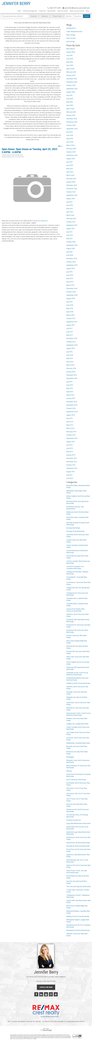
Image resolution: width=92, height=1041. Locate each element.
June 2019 (69, 275)
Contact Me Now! (46, 987)
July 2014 (69, 418)
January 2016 (70, 372)
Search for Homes (62, 11)
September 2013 (71, 438)
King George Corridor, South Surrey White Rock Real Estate (78, 714)
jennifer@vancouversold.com (75, 1021)
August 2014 (70, 415)
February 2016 (71, 368)
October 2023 (70, 152)
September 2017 (71, 322)
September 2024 (71, 129)
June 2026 (69, 59)
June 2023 (69, 165)
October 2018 (70, 292)
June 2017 (69, 332)
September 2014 (71, 412)
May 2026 (69, 62)
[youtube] (46, 994)
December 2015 (71, 375)
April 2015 (69, 392)
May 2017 (69, 335)
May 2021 (69, 238)
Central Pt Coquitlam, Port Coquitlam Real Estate (75, 567)
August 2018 (70, 298)
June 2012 (69, 478)
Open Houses (71, 38)
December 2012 (71, 458)
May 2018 (69, 308)
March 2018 (70, 315)
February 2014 (71, 432)
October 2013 (70, 435)
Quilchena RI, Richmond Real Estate (78, 843)
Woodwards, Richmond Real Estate (78, 930)
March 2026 (70, 69)
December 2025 (71, 79)
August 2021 (70, 228)
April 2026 (69, 65)
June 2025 (69, 99)
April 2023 (69, 172)
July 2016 (69, 352)
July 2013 (69, 445)
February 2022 (71, 219)
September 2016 (71, 345)
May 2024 (69, 139)
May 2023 (69, 169)
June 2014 (69, 422)
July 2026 (69, 55)
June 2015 (69, 385)
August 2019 (70, 268)
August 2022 (70, 199)
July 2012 (69, 475)
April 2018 (69, 312)
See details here (43, 221)
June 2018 (69, 305)
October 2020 (70, 242)
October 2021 (70, 222)
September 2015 (71, 378)
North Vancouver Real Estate (76, 780)
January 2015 (70, 398)
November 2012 (71, 462)
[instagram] (51, 994)
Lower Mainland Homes (74, 31)
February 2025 (71, 112)
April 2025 (69, 105)
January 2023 (70, 182)
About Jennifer (51, 11)
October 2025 (70, 85)
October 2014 (70, 408)
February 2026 (71, 72)
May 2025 (69, 102)
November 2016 (71, 338)
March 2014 (70, 428)
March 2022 (70, 215)
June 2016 (69, 355)
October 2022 (70, 192)
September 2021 (71, 225)
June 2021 (69, 235)
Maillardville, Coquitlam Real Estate (78, 743)
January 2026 (70, 75)
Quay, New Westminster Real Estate (78, 823)
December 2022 (71, 185)
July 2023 (69, 162)
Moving (69, 771)
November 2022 (71, 189)
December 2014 (71, 402)
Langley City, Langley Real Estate (77, 724)
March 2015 (70, 395)
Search (86, 16)
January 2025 (70, 115)
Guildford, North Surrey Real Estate (78, 683)
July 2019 (69, 272)
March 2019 (70, 285)
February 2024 (71, 149)
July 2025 (69, 95)
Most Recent (70, 49)
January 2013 (70, 455)
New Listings (70, 35)
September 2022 (71, 195)
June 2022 (69, 205)
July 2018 (69, 302)
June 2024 (69, 135)
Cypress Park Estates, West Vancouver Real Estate (75, 610)
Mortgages (70, 757)
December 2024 (71, 119)
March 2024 (70, 145)
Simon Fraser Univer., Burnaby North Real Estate (76, 872)
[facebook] (36, 994)
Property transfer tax (73, 820)
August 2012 (70, 472)
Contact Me (42, 11)
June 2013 (69, 448)
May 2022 (69, 209)
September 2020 (71, 245)
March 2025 (70, 109)
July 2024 (69, 132)
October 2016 (70, 342)
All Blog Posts (71, 28)
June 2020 (69, 255)
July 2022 (69, 202)
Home (19, 11)
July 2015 (69, 382)
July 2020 (69, 252)
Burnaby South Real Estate (75, 531)
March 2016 (70, 365)
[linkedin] (41, 994)
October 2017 (70, 318)
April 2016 (69, 362)
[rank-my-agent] (56, 994)
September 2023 (71, 155)
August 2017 (70, 325)
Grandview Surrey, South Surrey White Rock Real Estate (77, 674)
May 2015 (69, 388)
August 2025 (70, 92)
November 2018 (71, 288)
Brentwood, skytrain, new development (75, 508)
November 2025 (71, 82)
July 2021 (69, 232)
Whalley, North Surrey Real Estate (15, 157)
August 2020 (70, 248)
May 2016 (69, 358)
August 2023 (70, 159)
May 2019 (69, 278)
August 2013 (70, 442)
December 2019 (71, 258)
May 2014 (69, 425)
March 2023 (70, 175)
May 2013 (69, 452)
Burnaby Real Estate (73, 528)
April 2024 (69, 142)
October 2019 (70, 262)
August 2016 (70, 348)
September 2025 (71, 89)
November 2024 (71, 122)
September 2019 (71, 265)
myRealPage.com (46, 1030)
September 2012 (71, 468)
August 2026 (70, 52)
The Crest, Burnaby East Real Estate (78, 886)
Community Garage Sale (30, 11)
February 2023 (71, 179)
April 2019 (69, 282)
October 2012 (70, 465)
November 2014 (71, 405)
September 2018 (71, 295)
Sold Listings (70, 41)
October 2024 (70, 125)
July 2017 (69, 328)
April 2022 (69, 212)
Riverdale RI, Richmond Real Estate (77, 846)
